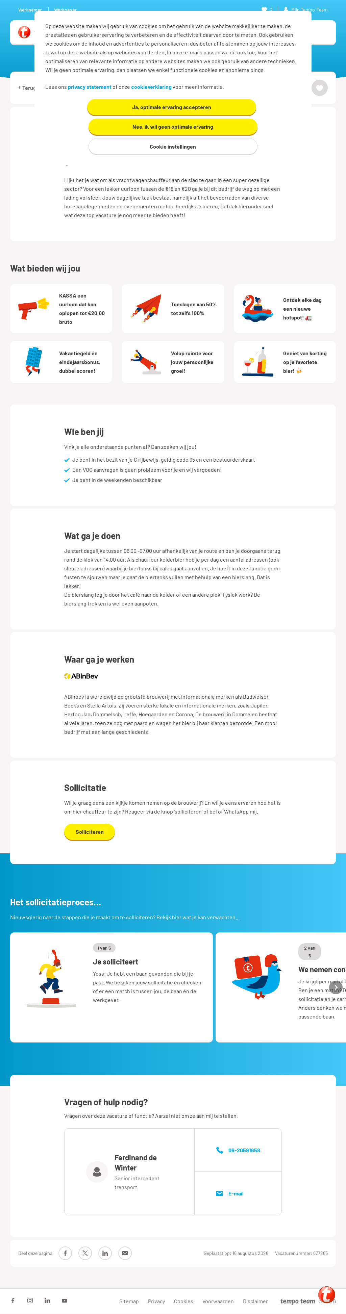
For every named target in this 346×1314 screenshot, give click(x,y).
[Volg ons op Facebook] (13, 1300)
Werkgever (65, 9)
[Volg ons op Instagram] (30, 1300)
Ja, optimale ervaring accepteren (171, 107)
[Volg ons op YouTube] (64, 1300)
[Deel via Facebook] (65, 1253)
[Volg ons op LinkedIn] (47, 1300)
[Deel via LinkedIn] (105, 1253)
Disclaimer (255, 1301)
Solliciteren (90, 831)
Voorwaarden (218, 1301)
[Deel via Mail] (125, 1253)
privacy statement (90, 86)
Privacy (156, 1301)
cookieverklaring (151, 86)
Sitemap (129, 1301)
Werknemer (30, 9)
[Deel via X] (85, 1253)
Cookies (183, 1301)
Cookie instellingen (173, 146)
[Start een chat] (326, 1294)
